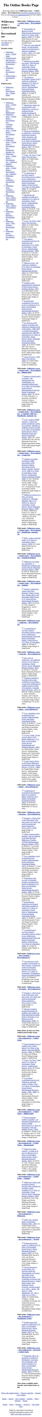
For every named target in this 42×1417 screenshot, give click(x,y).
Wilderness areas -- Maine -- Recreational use (11, 206)
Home (4, 1399)
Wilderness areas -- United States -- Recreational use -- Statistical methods (11, 159)
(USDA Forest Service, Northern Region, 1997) (31, 286)
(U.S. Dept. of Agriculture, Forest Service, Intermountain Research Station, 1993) (30, 1364)
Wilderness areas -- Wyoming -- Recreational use (10, 235)
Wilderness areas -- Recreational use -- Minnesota (28, 1214)
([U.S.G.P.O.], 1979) (31, 823)
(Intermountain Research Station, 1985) (31, 839)
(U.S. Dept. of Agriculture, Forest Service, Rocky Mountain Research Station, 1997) (31, 139)
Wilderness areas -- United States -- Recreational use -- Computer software (11, 120)
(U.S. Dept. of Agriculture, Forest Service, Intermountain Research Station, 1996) (30, 66)
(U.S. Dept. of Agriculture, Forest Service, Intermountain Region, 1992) (31, 268)
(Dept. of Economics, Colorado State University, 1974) (31, 684)
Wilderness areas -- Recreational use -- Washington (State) (28, 1316)
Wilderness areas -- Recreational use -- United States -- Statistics (28, 1176)
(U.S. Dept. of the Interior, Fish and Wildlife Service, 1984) (31, 1048)
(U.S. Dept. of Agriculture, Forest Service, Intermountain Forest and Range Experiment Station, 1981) (31, 385)
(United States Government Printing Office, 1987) (30, 1222)
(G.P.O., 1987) (31, 49)
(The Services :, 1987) (31, 157)
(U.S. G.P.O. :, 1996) (31, 1282)
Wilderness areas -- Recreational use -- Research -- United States (28, 1350)
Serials (25, 1401)
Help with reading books (10, 1393)
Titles (36, 1399)
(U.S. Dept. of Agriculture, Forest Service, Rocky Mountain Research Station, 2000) (31, 502)
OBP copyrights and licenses (21, 1414)
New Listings (20, 1399)
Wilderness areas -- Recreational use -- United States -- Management (28, 1143)
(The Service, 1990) (31, 359)
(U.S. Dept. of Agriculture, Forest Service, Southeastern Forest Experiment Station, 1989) (31, 469)
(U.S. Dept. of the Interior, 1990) (31, 33)
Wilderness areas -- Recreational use (10, 71)
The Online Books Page (21, 4)
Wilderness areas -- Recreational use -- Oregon (28, 1238)
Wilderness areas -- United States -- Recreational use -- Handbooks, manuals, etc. (11, 146)
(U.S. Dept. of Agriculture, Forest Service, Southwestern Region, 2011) (31, 1064)
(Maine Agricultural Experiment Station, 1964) (31, 797)
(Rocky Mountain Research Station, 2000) (31, 566)
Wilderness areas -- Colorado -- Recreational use (10, 190)
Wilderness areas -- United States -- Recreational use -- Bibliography (11, 108)
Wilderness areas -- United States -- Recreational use (29, 23)
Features (19, 1404)
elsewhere (4, 45)
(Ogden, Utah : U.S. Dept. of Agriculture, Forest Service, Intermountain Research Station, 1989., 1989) (31, 1085)
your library (5, 43)
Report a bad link (27, 1393)
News (11, 1404)
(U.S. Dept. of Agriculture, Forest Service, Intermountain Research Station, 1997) (31, 307)
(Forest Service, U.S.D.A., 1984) (31, 764)
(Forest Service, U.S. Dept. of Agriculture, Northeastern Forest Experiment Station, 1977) (31, 969)
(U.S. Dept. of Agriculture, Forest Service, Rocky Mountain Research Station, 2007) (31, 1248)
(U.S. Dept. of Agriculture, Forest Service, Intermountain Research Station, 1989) (30, 245)
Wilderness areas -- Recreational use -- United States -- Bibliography (28, 1112)
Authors (29, 1399)
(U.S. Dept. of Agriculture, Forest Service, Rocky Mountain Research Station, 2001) (31, 663)
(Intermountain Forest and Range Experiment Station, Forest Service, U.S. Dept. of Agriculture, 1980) (31, 181)
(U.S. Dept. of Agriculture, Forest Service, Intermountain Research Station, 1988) (30, 885)
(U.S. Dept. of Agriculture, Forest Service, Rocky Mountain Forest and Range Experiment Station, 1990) (31, 334)
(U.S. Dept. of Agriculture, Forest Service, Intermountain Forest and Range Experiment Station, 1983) (30, 202)
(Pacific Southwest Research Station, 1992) (31, 110)
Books (5, 1404)
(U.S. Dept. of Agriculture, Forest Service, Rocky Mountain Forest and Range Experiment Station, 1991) (31, 428)
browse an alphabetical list (19, 15)
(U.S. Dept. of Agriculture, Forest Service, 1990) (31, 541)
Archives (26, 1404)
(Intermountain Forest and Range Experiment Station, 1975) (31, 718)
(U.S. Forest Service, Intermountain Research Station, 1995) (30, 596)
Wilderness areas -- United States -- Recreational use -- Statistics (11, 170)
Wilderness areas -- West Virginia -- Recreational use (10, 225)
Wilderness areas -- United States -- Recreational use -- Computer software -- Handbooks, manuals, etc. (29, 413)
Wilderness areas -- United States (11, 54)
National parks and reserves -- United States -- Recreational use (11, 62)
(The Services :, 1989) (31, 223)
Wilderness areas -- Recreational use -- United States (10, 91)
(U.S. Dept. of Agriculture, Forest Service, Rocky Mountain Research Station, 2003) (31, 1189)
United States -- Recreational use (11, 78)
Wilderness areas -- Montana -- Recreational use (10, 215)
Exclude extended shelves (31, 13)
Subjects (18, 1401)
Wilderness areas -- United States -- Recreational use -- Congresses (11, 133)
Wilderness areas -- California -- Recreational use (10, 180)
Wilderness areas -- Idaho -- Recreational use (11, 199)
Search (11, 1399)
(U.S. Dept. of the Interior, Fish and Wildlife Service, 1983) (31, 1123)
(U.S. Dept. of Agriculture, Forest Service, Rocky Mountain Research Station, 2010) (30, 1155)
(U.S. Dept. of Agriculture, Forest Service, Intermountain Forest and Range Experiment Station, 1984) (31, 85)
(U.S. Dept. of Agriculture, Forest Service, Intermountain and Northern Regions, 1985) (31, 741)
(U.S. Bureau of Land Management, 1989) (31, 1015)
